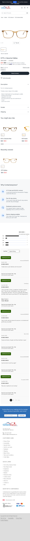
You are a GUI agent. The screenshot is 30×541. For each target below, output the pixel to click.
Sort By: (5, 251)
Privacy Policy (19, 518)
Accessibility (11, 518)
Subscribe (22, 415)
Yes (12, 273)
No (15, 273)
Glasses (5, 17)
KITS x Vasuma (11, 17)
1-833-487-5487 (7, 433)
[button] (15, 84)
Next (19, 400)
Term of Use (3, 518)
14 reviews (11, 60)
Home (2, 17)
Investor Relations (4, 520)
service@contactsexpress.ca (10, 434)
